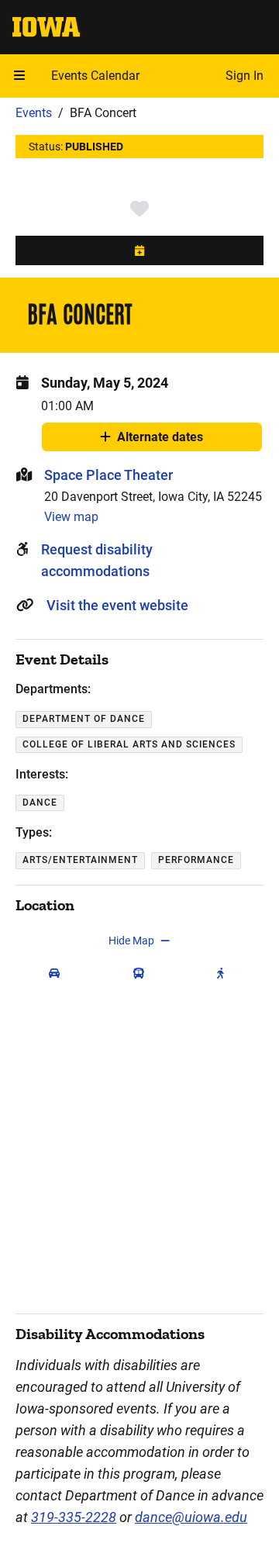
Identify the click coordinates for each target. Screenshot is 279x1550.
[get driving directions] (58, 973)
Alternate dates (160, 440)
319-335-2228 (73, 1517)
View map (71, 516)
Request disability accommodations (97, 560)
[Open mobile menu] (19, 76)
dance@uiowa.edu (191, 1517)
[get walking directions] (224, 973)
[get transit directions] (142, 973)
